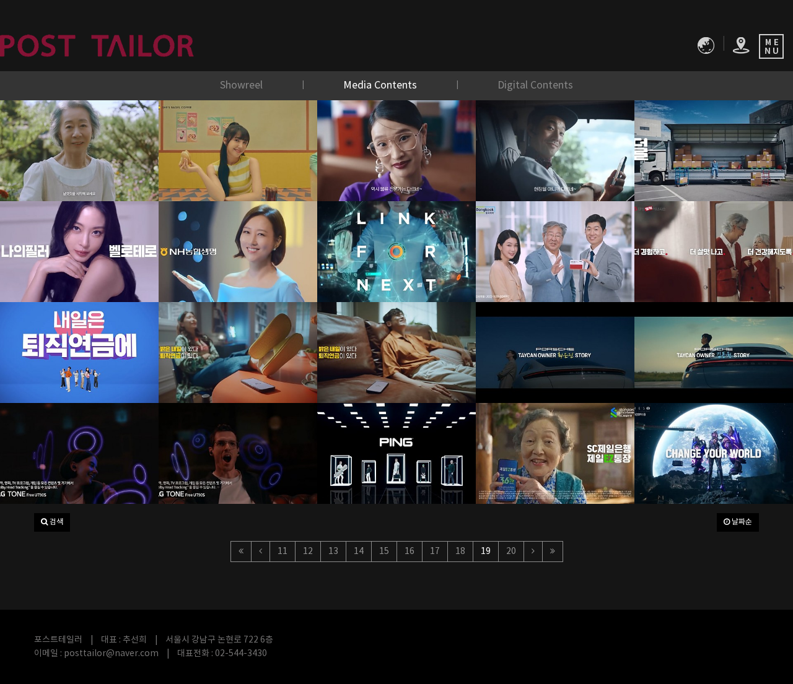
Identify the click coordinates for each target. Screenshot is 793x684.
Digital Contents (535, 85)
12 (308, 551)
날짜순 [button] (741, 522)
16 (409, 551)
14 (359, 551)
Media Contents (381, 85)
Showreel (242, 85)
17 (435, 551)
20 (511, 551)
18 (460, 551)
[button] (52, 522)
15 (384, 551)
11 (282, 551)
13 (333, 551)
